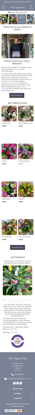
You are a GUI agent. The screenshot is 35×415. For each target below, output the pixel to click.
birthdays (6, 83)
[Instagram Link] (17, 383)
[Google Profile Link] (20, 383)
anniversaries (14, 83)
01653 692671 (23, 12)
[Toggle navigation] (3, 7)
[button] (4, 300)
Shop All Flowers (16, 95)
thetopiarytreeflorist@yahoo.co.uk (19, 379)
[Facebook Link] (14, 383)
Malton (16, 69)
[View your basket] (31, 7)
